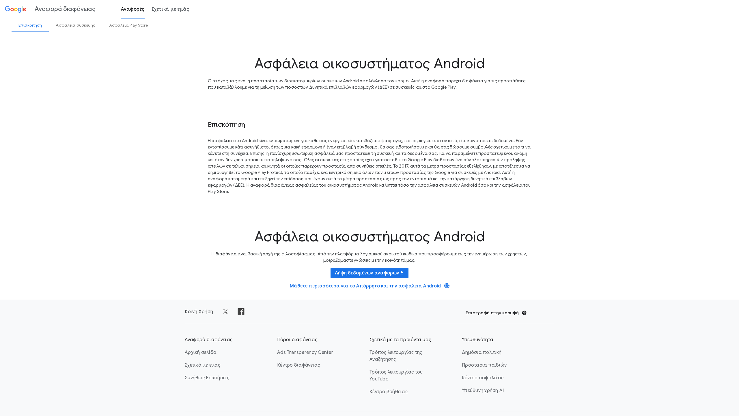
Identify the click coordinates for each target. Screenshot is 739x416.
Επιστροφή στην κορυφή (492, 312)
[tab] (30, 25)
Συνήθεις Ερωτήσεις (207, 378)
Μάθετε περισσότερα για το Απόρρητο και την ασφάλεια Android (369, 286)
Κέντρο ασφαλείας (482, 378)
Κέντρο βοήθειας (389, 392)
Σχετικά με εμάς (170, 9)
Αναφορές (133, 9)
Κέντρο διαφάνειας (298, 365)
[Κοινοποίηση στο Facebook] (241, 312)
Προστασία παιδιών (484, 365)
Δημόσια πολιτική (481, 352)
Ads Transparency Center (305, 352)
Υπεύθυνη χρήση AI (483, 390)
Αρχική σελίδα (201, 352)
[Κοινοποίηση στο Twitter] (225, 312)
